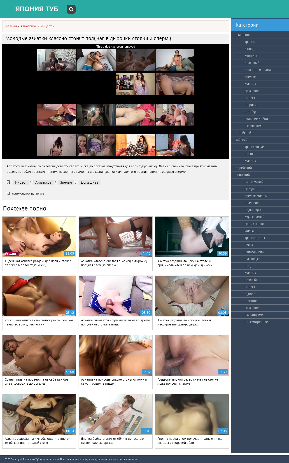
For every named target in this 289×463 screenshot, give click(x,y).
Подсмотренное (256, 322)
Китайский (243, 133)
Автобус (250, 112)
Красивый (252, 63)
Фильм (249, 231)
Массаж (250, 84)
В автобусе (253, 259)
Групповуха (253, 210)
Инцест (20, 182)
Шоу (248, 266)
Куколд (250, 294)
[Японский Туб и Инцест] (34, 9)
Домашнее (89, 182)
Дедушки (251, 189)
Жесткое (251, 301)
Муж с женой (254, 217)
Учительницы (254, 252)
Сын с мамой (254, 182)
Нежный (251, 280)
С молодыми (254, 315)
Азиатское (43, 182)
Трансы (250, 42)
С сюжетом (253, 126)
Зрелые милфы (256, 196)
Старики (250, 105)
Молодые (252, 56)
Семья (249, 245)
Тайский (241, 140)
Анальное (252, 203)
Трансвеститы (255, 238)
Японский (242, 175)
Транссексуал (255, 147)
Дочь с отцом (254, 224)
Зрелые (66, 182)
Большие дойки (256, 119)
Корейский (243, 168)
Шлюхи (250, 154)
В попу (249, 49)
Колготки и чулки (258, 70)
